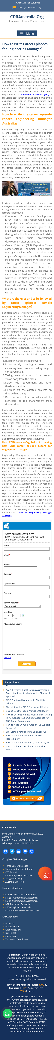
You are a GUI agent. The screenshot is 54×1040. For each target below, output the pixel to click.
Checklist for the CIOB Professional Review (27, 707)
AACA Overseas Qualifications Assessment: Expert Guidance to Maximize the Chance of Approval (28, 693)
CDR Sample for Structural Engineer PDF (26, 731)
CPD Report (11, 872)
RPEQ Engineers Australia (18, 907)
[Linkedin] (18, 851)
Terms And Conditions (16, 939)
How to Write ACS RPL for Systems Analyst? (27, 742)
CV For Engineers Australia (18, 875)
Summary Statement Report (19, 869)
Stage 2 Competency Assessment (21, 900)
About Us (10, 923)
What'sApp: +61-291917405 (28, 3)
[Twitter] (12, 851)
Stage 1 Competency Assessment (21, 897)
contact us (10, 936)
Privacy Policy (12, 926)
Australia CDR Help (14, 881)
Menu (30, 33)
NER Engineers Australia (17, 904)
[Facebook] (5, 851)
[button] (45, 882)
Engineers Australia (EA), (35, 94)
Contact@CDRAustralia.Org (29, 7)
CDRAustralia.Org (27, 16)
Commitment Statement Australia (22, 910)
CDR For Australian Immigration (21, 894)
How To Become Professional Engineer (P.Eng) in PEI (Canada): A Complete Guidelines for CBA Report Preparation (29, 717)
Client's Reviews (13, 929)
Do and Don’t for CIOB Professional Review (27, 710)
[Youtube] (25, 851)
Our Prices (10, 932)
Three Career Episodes (16, 865)
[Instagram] (31, 851)
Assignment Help (13, 878)
